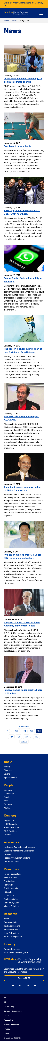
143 (36, 736)
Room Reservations (13, 874)
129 (26, 736)
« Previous (24, 726)
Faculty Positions (11, 827)
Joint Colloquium (11, 933)
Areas (6, 918)
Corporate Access (12, 949)
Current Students (11, 861)
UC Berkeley (9, 1006)
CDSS (6, 1015)
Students (8, 804)
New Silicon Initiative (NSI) (16, 952)
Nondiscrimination (11, 1024)
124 (24, 731)
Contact (7, 834)
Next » (25, 741)
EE (5, 997)
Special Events (10, 777)
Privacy (7, 1029)
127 (11, 736)
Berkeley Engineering (13, 1011)
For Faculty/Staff (11, 902)
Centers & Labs (10, 922)
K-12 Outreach (10, 824)
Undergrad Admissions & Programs (19, 847)
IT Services (9, 895)
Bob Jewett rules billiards (17, 146)
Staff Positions (10, 831)
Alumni (7, 808)
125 (31, 731)
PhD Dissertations (12, 929)
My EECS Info (10, 877)
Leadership (9, 793)
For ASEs (8, 892)
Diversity (8, 770)
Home (6, 20)
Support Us (9, 820)
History (7, 766)
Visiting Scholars (11, 906)
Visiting (7, 774)
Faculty (7, 797)
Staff (6, 800)
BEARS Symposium (13, 936)
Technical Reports (12, 926)
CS (5, 1002)
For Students (9, 881)
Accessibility (9, 1020)
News (14, 20)
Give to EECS (24, 978)
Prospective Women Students (17, 858)
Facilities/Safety (11, 899)
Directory (8, 790)
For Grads (8, 885)
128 (18, 736)
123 (16, 731)
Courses (7, 854)
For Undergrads (11, 888)
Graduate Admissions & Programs (19, 850)
